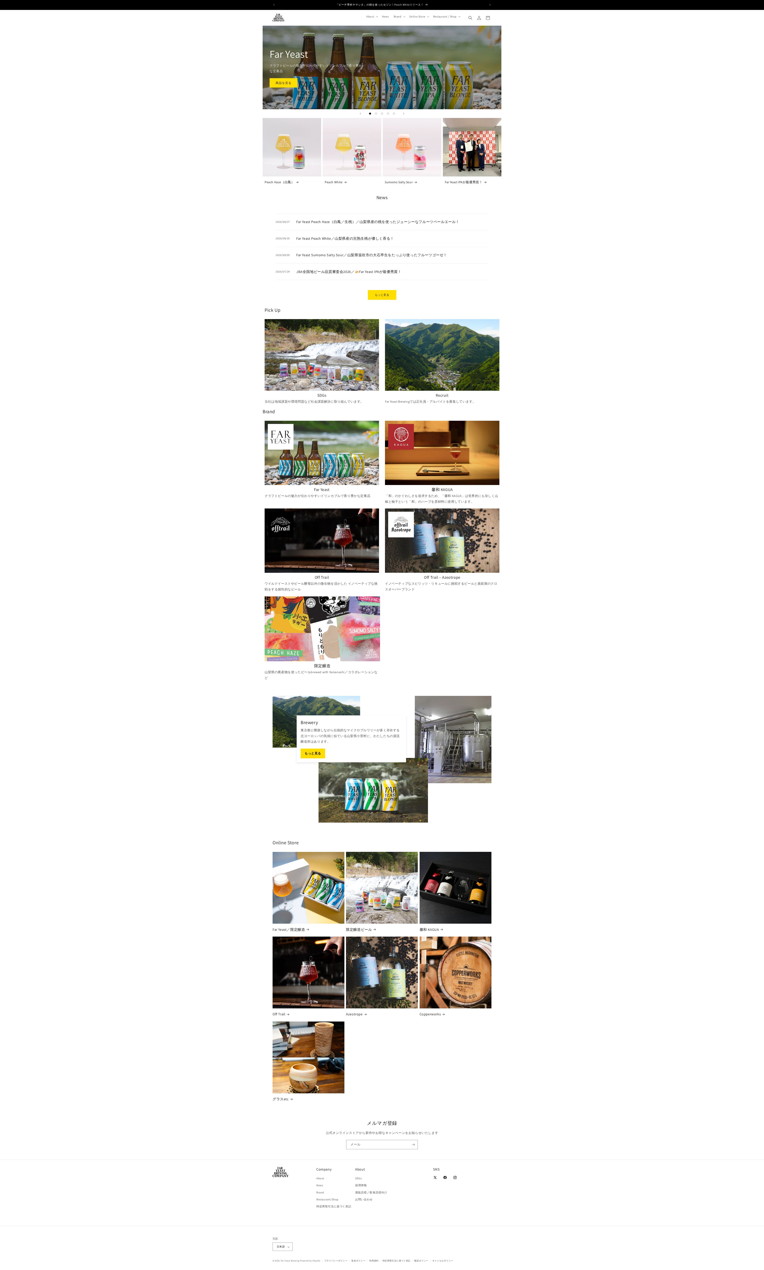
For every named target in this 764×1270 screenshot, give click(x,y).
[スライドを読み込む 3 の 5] (382, 114)
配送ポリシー (421, 1260)
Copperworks (430, 1014)
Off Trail (279, 1014)
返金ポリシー (358, 1260)
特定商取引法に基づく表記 (333, 1206)
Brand (320, 1192)
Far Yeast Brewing (290, 1260)
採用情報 (361, 1185)
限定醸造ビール (359, 929)
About (320, 1178)
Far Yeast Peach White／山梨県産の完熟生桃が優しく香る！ (345, 238)
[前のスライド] (360, 113)
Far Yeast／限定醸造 (289, 929)
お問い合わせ (364, 1199)
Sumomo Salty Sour (399, 182)
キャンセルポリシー (442, 1260)
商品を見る (283, 83)
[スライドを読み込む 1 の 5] (370, 114)
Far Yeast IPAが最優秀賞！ (463, 182)
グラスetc (281, 1099)
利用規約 (374, 1260)
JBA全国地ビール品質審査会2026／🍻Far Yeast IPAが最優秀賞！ (348, 271)
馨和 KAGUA (429, 929)
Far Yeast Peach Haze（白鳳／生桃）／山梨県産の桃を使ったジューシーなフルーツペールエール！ (377, 221)
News (319, 1185)
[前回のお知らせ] (274, 5)
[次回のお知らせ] (490, 5)
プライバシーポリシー (336, 1260)
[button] (372, 16)
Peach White (334, 182)
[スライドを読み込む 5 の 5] (394, 114)
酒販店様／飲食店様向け (371, 1192)
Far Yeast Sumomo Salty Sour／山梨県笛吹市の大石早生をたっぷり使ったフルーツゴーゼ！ (371, 255)
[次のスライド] (403, 113)
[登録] (413, 1144)
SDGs (358, 1178)
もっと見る (382, 295)
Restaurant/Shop (327, 1199)
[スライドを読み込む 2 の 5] (376, 114)
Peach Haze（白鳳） (279, 182)
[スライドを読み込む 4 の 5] (388, 114)
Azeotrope (354, 1014)
